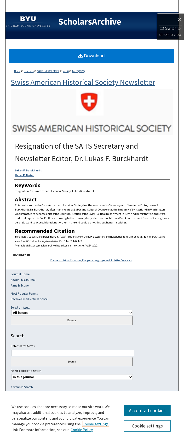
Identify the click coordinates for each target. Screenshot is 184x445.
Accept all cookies (147, 410)
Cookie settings (96, 424)
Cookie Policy (82, 429)
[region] (92, 418)
